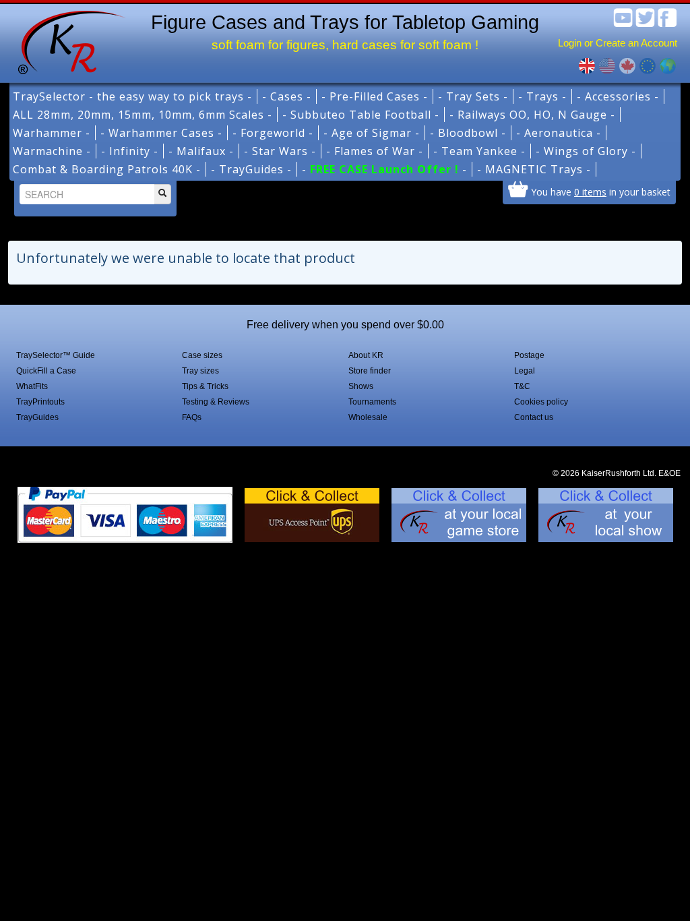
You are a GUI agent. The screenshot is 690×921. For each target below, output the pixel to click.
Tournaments (372, 402)
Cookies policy (541, 402)
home (66, 40)
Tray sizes (200, 371)
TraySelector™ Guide (55, 355)
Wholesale (367, 417)
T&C (522, 386)
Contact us (533, 417)
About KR (365, 355)
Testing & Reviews (215, 402)
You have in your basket (600, 191)
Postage (529, 355)
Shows (360, 386)
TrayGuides (37, 417)
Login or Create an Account (617, 43)
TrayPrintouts (40, 402)
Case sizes (202, 355)
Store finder (369, 371)
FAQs (191, 417)
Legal (524, 371)
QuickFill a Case (46, 371)
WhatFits (32, 386)
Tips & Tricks (205, 386)
